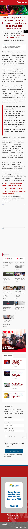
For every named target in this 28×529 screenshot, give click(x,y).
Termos (6, 441)
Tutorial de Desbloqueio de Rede (12, 188)
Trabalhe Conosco (14, 518)
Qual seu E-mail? (8, 423)
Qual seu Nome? (8, 417)
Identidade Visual (14, 517)
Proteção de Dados (14, 515)
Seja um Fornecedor (14, 520)
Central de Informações (14, 514)
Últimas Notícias (7, 355)
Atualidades (4, 14)
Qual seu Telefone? (8, 428)
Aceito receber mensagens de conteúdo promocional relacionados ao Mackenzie (14, 445)
